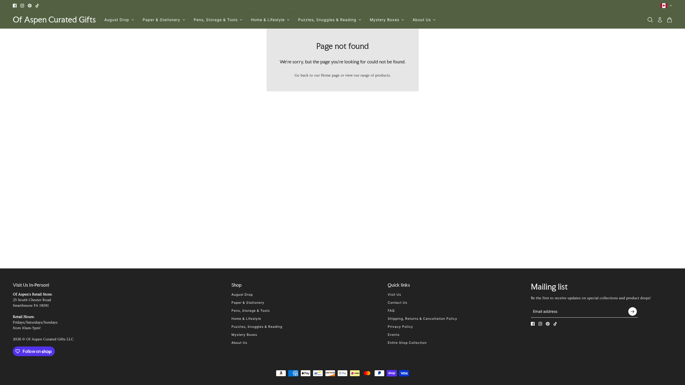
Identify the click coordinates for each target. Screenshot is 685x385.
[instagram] (22, 6)
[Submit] (632, 311)
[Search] (650, 19)
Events (393, 335)
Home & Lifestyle (246, 319)
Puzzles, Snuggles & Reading (256, 327)
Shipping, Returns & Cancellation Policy (422, 319)
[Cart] (669, 19)
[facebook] (15, 6)
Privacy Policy (400, 327)
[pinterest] (30, 6)
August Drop (242, 294)
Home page (330, 75)
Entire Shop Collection (407, 343)
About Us (239, 343)
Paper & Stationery (247, 303)
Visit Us (394, 294)
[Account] (660, 19)
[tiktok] (37, 6)
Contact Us (397, 303)
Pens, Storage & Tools (250, 311)
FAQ (391, 311)
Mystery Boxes (244, 335)
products (382, 75)
